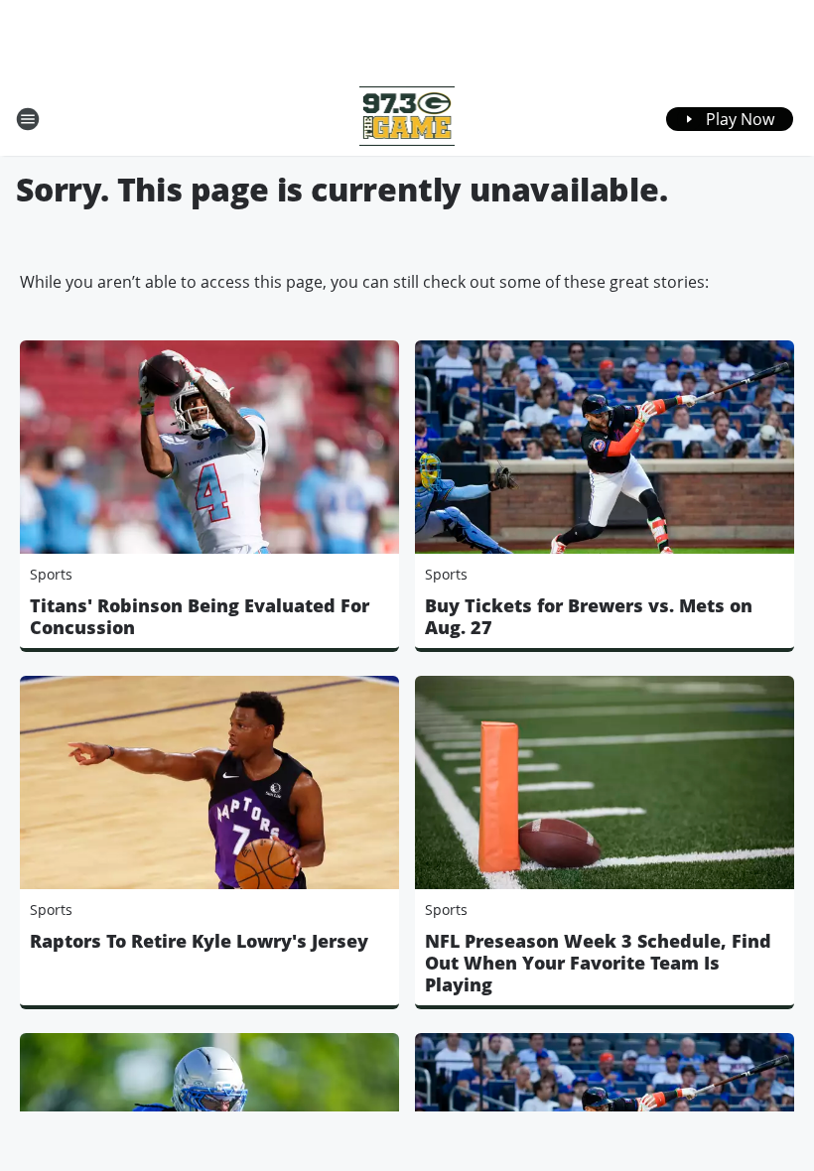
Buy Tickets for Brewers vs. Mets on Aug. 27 (588, 616)
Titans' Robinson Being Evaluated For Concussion (199, 616)
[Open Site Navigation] (28, 119)
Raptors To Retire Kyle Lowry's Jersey (199, 941)
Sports (51, 574)
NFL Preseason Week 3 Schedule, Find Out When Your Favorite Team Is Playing (598, 962)
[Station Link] (407, 118)
